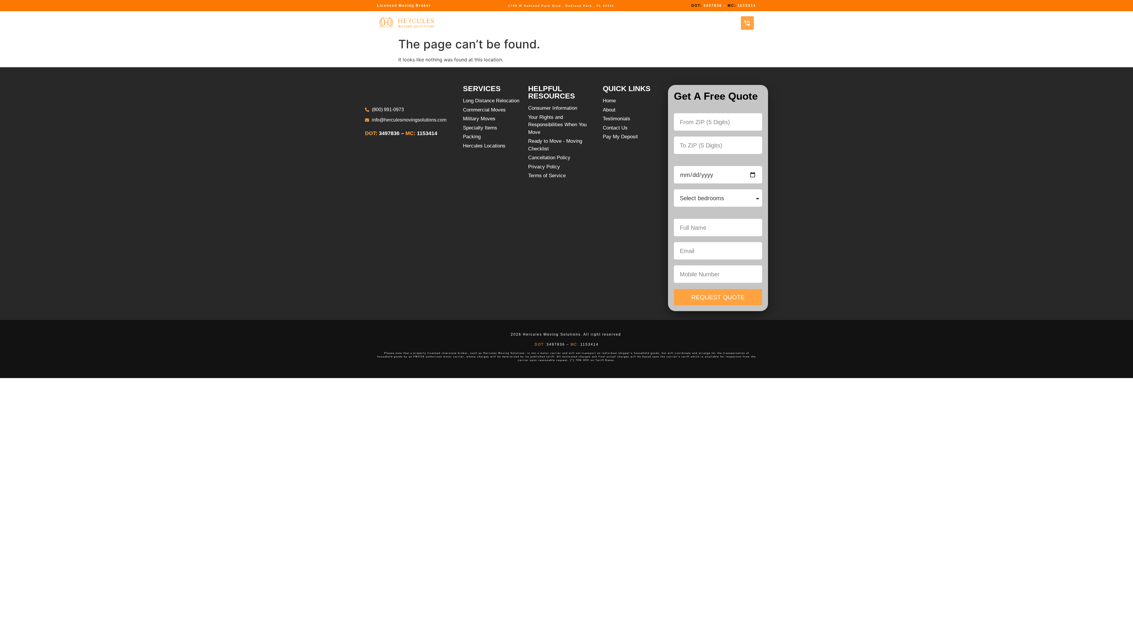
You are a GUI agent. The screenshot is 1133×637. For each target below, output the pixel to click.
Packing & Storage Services (535, 22)
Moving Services (463, 22)
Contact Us (710, 22)
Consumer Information (616, 22)
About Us (671, 22)
